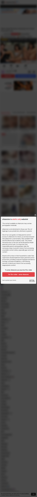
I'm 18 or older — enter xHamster (18, 274)
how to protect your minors (9, 280)
